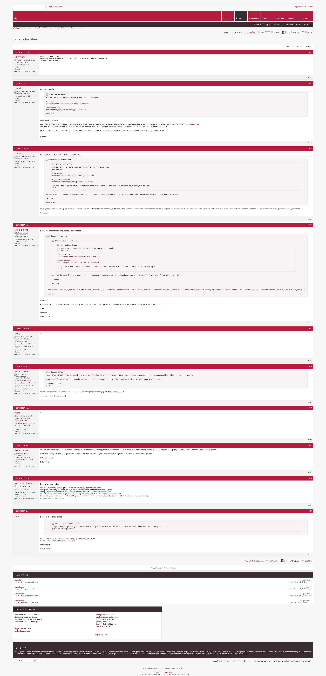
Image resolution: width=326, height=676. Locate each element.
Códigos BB (100, 614)
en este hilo (194, 124)
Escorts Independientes (64, 28)
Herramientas (296, 46)
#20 (310, 511)
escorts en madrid (126, 654)
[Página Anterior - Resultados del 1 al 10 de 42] (275, 31)
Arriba (310, 661)
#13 (310, 148)
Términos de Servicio (298, 661)
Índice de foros (26, 28)
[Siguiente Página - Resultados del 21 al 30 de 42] (295, 31)
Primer (267, 32)
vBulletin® (168, 672)
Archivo (264, 661)
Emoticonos (103, 617)
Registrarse (299, 6)
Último (303, 32)
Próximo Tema (169, 568)
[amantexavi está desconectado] (23, 380)
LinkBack (286, 46)
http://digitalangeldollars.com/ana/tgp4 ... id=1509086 (66, 110)
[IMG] (104, 619)
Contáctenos (218, 661)
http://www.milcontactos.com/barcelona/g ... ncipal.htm (73, 175)
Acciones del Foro (293, 24)
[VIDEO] (99, 621)
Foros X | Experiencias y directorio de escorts (242, 661)
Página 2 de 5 (251, 32)
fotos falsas (19, 580)
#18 (310, 445)
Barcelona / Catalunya (43, 28)
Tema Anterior (156, 568)
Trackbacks (100, 626)
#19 (310, 478)
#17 (310, 408)
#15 (310, 328)
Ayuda (268, 24)
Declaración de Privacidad (279, 661)
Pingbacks (19, 629)
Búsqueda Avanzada (54, 7)
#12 (310, 83)
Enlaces (307, 24)
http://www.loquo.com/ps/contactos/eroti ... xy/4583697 (67, 103)
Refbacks (18, 631)
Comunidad (277, 24)
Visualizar (308, 46)
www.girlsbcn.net (88, 538)
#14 (310, 225)
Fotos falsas (29, 39)
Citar (310, 77)
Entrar (310, 6)
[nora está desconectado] (21, 341)
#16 (310, 366)
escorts (140, 654)
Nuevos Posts (259, 24)
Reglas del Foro (101, 634)
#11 (310, 52)
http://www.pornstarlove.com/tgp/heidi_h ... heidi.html (72, 181)
